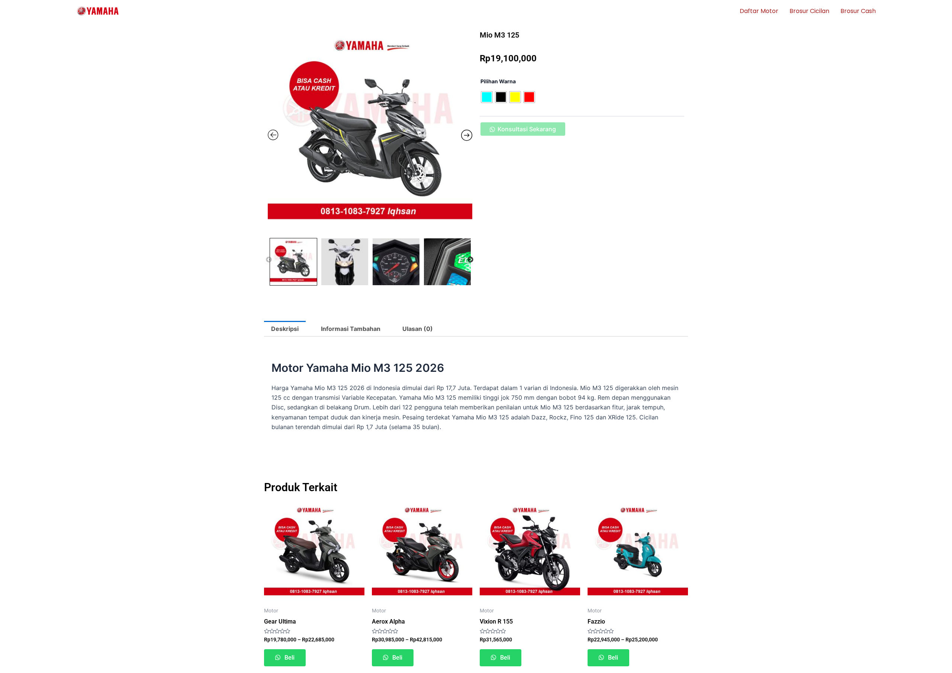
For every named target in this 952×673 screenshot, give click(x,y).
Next (470, 260)
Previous (269, 260)
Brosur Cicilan (809, 11)
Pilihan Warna (498, 81)
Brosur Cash (858, 11)
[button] (522, 132)
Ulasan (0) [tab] (417, 328)
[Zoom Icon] (370, 132)
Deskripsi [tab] (285, 328)
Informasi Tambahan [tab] (350, 328)
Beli (289, 657)
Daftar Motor (759, 11)
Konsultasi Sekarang (527, 129)
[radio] (486, 97)
